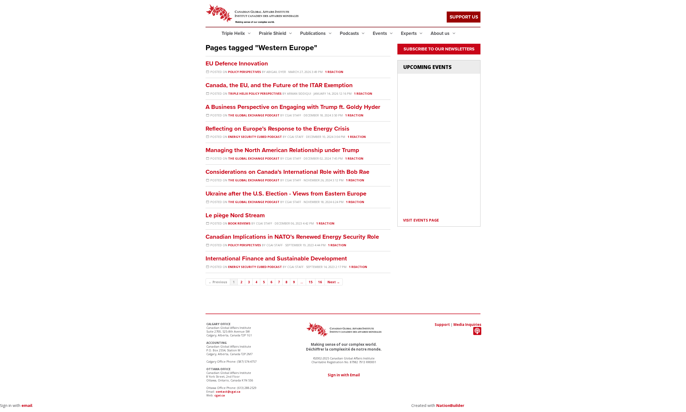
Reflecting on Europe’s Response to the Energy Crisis (277, 128)
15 (310, 282)
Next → (333, 282)
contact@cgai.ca (228, 391)
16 (320, 282)
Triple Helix (234, 33)
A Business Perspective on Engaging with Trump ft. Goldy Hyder (293, 107)
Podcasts (350, 33)
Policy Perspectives (244, 72)
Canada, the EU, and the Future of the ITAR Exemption (279, 85)
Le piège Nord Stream (235, 215)
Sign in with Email (344, 375)
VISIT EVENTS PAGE (421, 220)
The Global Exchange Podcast (253, 115)
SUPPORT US (464, 17)
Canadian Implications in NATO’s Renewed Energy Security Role (292, 236)
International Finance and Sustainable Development (276, 258)
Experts (409, 33)
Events (380, 33)
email (26, 405)
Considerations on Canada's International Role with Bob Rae (287, 171)
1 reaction (334, 72)
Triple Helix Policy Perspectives (255, 93)
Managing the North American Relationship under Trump (282, 150)
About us (440, 33)
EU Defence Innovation (237, 63)
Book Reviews (239, 223)
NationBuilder (450, 405)
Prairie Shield (273, 33)
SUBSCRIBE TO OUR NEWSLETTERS (439, 49)
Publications (313, 33)
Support (442, 324)
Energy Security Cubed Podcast (255, 137)
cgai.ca (219, 395)
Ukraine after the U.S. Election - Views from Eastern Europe (286, 193)
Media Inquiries (467, 324)
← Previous (217, 282)
